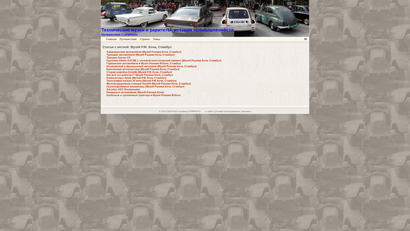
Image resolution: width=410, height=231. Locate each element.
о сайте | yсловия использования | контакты (228, 111)
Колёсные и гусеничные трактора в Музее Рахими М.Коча (143, 95)
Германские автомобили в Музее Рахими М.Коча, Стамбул (144, 63)
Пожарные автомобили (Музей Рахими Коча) (135, 92)
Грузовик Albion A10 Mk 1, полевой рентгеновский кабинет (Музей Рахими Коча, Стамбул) (164, 60)
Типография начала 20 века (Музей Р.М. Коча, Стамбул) (141, 80)
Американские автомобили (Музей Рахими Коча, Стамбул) (144, 52)
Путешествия (128, 39)
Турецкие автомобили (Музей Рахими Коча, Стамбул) (141, 54)
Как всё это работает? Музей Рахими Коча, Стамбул (140, 75)
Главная (111, 39)
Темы (156, 39)
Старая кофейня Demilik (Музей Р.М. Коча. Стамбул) (139, 72)
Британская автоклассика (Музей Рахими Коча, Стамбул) (143, 69)
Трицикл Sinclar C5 (118, 57)
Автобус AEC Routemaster (123, 89)
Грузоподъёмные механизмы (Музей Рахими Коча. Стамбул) (145, 86)
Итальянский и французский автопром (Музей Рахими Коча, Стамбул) (151, 66)
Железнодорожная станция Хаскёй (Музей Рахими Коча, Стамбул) (149, 83)
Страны (145, 39)
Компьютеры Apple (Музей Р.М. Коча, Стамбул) (136, 78)
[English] (305, 39)
